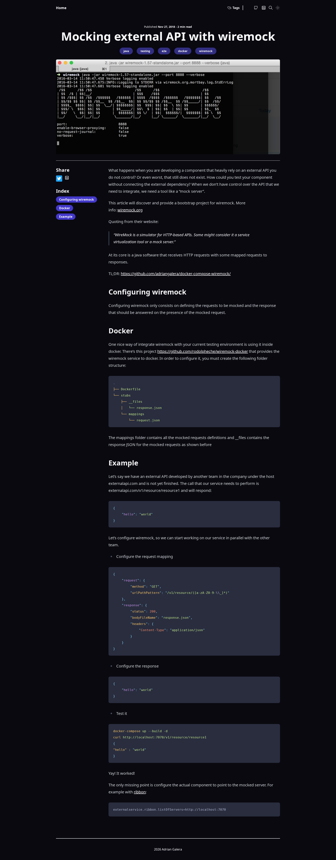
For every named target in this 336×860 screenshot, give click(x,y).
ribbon (140, 792)
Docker (64, 208)
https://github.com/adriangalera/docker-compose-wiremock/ (176, 273)
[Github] (256, 7)
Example (65, 216)
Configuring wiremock (76, 199)
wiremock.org (130, 210)
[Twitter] (263, 7)
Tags (236, 8)
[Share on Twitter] (59, 178)
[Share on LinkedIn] (67, 177)
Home (61, 7)
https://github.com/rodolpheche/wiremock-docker (202, 351)
